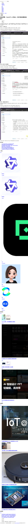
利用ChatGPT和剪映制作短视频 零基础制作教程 (8, 147)
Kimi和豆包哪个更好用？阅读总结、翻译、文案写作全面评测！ (10, 145)
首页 (2, 6)
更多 (0, 152)
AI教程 (3, 8)
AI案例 (3, 9)
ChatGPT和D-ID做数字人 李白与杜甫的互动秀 (8, 148)
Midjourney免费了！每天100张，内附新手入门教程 (8, 516)
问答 (2, 7)
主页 (3, 13)
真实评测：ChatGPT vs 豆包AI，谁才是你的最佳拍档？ (9, 515)
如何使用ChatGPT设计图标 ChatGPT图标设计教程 (8, 149)
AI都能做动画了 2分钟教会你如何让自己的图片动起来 (9, 514)
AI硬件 (3, 10)
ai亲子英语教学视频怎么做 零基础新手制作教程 (8, 517)
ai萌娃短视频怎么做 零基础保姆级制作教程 (7, 144)
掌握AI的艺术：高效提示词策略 (6, 146)
